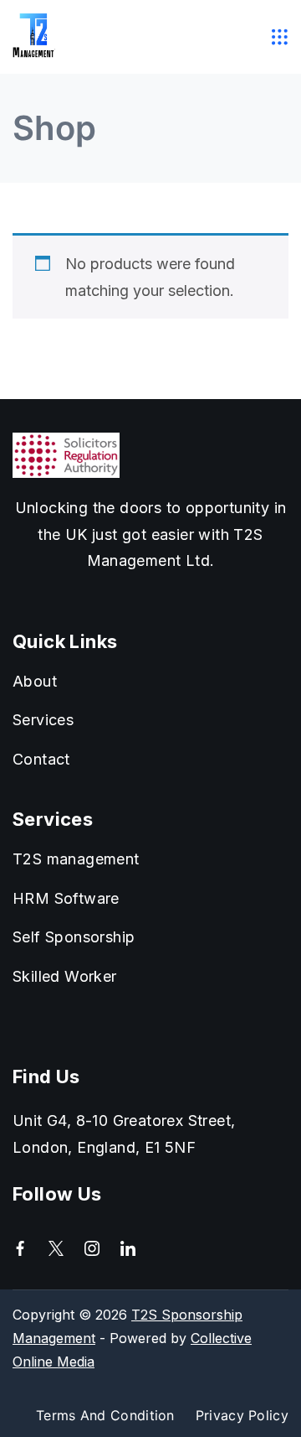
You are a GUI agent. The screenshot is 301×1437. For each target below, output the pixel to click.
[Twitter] (56, 1248)
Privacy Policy (242, 1415)
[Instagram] (91, 1248)
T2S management (76, 859)
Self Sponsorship (74, 937)
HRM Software (66, 898)
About (35, 681)
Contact (41, 759)
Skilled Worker (65, 976)
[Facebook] (20, 1248)
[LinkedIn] (127, 1248)
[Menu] (280, 37)
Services (43, 720)
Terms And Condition (105, 1415)
